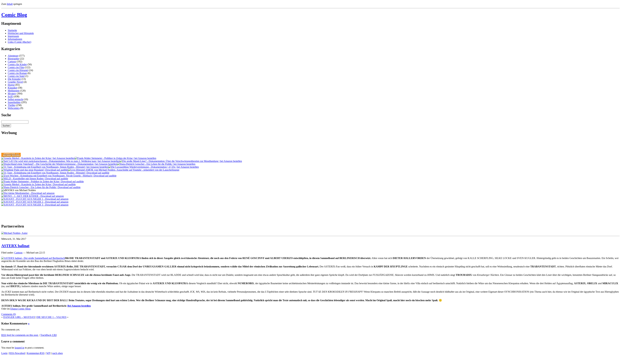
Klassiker (12, 87)
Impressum (13, 36)
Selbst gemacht (15, 99)
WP (48, 353)
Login (4, 353)
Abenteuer (13, 55)
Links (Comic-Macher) (19, 42)
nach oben (57, 353)
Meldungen (13, 90)
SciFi (10, 96)
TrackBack (48, 335)
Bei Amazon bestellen (79, 305)
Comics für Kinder (17, 64)
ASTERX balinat (15, 246)
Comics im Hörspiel (18, 70)
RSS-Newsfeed (17, 353)
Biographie (13, 58)
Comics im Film (16, 67)
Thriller (11, 105)
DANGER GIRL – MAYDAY (19, 317)
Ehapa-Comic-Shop (20, 308)
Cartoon (12, 61)
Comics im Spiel (16, 76)
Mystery (12, 93)
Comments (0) (8, 314)
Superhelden (14, 102)
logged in (19, 347)
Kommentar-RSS (35, 353)
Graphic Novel (15, 82)
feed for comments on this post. (19, 335)
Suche (6, 115)
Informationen (15, 39)
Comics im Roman (17, 73)
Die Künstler (14, 79)
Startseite (12, 30)
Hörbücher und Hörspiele (21, 33)
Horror (11, 84)
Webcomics (14, 108)
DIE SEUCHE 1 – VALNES (51, 317)
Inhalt (10, 4)
